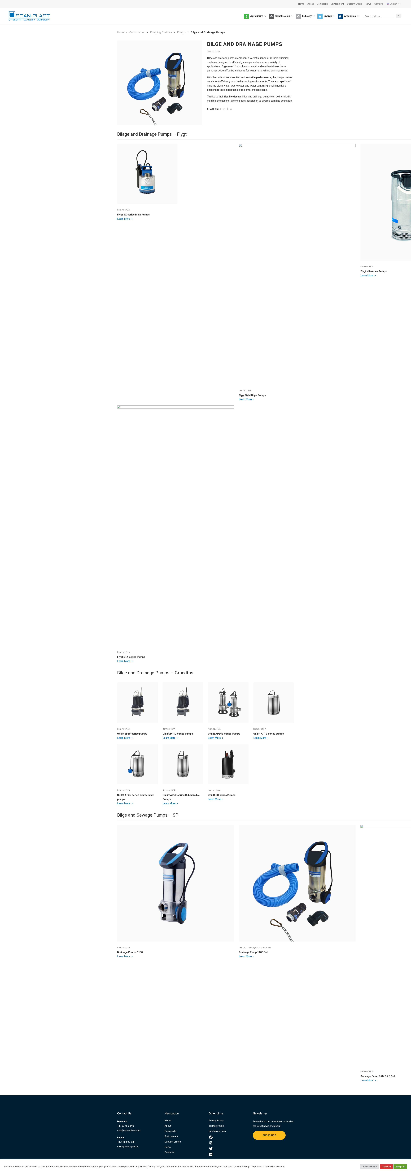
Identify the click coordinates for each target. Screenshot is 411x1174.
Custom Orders (354, 4)
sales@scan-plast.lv (127, 1146)
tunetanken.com (217, 1131)
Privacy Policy (216, 1120)
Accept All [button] (400, 1166)
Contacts (378, 4)
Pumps (181, 32)
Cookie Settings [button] (369, 1166)
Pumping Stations (161, 32)
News (368, 4)
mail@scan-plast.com (128, 1130)
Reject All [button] (386, 1166)
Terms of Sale (216, 1126)
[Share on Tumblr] (227, 109)
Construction (137, 32)
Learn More (124, 219)
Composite (322, 4)
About (310, 4)
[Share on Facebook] (220, 109)
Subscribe (269, 1135)
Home (301, 4)
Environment (337, 4)
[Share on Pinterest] (231, 109)
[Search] (398, 16)
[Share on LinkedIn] (224, 109)
